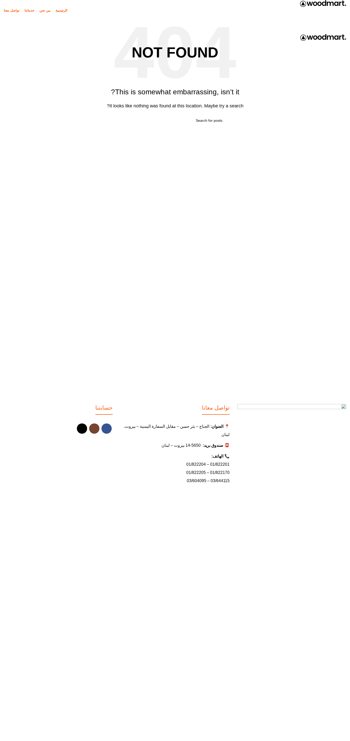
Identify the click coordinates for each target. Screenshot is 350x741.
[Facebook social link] (106, 428)
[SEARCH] (130, 120)
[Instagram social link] (94, 428)
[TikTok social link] (82, 428)
